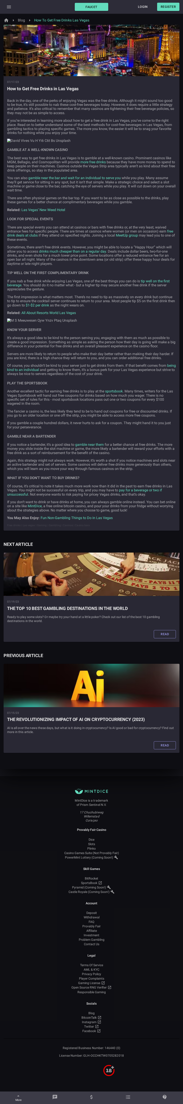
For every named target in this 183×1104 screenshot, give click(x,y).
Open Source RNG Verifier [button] (89, 987)
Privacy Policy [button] (91, 974)
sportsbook (114, 391)
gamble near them (89, 444)
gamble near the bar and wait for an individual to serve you (74, 178)
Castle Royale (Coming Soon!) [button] (89, 892)
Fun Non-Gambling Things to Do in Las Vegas (77, 518)
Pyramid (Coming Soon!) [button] (89, 887)
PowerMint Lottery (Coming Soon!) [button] (89, 857)
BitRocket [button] (91, 878)
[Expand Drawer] (9, 7)
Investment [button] (91, 935)
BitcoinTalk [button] (89, 1017)
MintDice (35, 506)
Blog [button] (91, 1013)
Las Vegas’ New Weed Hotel (43, 210)
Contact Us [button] (91, 944)
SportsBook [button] (89, 883)
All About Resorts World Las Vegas (48, 313)
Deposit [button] (91, 913)
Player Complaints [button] (91, 978)
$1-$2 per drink (37, 305)
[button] (91, 7)
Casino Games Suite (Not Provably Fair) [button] (91, 853)
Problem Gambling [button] (91, 939)
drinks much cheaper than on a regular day (72, 251)
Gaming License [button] (89, 983)
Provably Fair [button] (91, 926)
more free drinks (93, 162)
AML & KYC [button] (91, 969)
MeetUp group (127, 235)
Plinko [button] (91, 848)
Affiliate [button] (91, 930)
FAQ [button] (91, 922)
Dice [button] (91, 839)
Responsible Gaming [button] (91, 992)
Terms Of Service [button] (91, 965)
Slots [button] (91, 844)
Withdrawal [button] (92, 917)
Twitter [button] (89, 1026)
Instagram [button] (89, 1022)
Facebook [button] (89, 1031)
